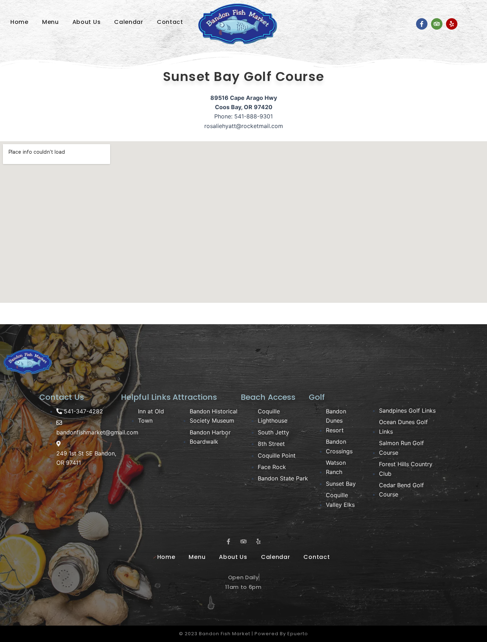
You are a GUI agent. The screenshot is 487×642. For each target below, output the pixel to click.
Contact (170, 22)
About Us (86, 22)
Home (19, 22)
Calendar (128, 22)
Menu (50, 22)
